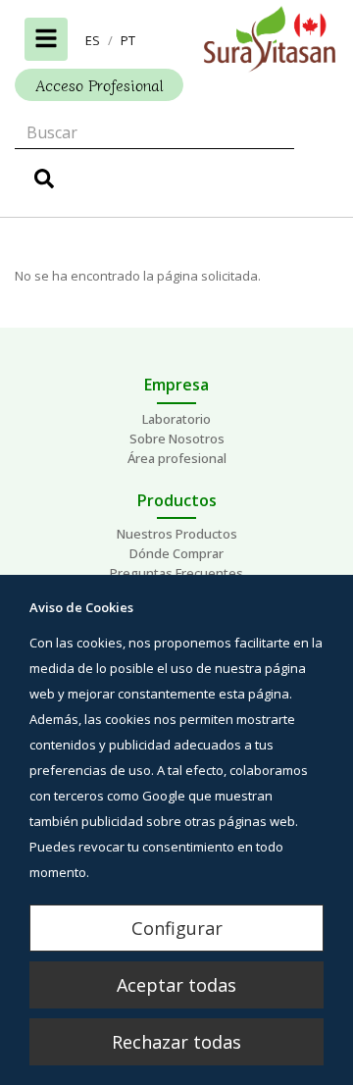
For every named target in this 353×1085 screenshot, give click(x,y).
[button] (92, 40)
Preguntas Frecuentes (176, 573)
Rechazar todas (176, 1042)
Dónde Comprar (176, 553)
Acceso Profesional (99, 85)
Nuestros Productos (177, 533)
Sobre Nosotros (177, 438)
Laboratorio (176, 419)
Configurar (177, 928)
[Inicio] (176, 39)
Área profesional (177, 458)
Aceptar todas (176, 985)
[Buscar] (44, 181)
